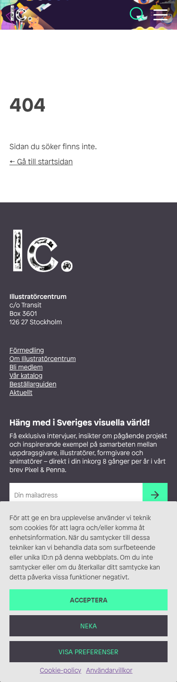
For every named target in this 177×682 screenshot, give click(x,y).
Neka (88, 625)
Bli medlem (25, 367)
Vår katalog (25, 375)
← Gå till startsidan (41, 161)
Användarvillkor (109, 670)
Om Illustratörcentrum (42, 358)
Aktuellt (21, 392)
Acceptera (89, 599)
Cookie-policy (60, 670)
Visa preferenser (88, 651)
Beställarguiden (32, 384)
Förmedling (26, 350)
